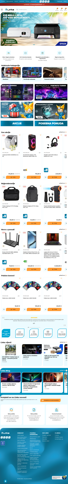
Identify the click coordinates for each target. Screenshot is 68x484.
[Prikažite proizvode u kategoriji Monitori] (11, 74)
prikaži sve (62, 132)
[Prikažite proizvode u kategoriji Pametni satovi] (52, 74)
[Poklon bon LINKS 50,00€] (11, 294)
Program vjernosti (46, 435)
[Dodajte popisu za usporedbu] (4, 177)
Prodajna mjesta (59, 437)
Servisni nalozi (45, 441)
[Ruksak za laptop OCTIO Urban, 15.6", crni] (32, 205)
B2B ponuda (33, 1)
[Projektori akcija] (34, 29)
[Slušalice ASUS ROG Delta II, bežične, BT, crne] (52, 157)
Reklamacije (33, 438)
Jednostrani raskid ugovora (34, 464)
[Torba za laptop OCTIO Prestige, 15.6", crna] (11, 205)
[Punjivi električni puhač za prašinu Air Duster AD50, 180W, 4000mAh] (52, 205)
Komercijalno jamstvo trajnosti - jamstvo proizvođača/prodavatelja (23, 455)
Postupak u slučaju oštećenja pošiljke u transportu (34, 445)
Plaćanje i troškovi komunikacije (21, 443)
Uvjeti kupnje (20, 435)
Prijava (65, 1)
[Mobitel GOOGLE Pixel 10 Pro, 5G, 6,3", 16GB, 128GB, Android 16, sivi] (32, 251)
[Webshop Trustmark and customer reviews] (3, 443)
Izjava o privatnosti (34, 449)
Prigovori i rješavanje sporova (22, 463)
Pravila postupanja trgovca (21, 468)
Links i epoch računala (35, 455)
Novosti (16, 1)
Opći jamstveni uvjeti (35, 436)
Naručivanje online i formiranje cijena (22, 438)
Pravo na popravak (21, 466)
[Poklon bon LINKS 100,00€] (32, 294)
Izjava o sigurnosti (34, 453)
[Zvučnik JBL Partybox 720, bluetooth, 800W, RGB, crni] (32, 157)
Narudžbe (44, 439)
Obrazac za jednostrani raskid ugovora (35, 467)
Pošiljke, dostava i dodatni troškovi (21, 446)
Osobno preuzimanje (22, 448)
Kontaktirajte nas (59, 439)
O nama (3, 1)
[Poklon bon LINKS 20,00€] (52, 294)
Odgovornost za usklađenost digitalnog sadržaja (22, 460)
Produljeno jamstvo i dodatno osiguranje (22, 472)
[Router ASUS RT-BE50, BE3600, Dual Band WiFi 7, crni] (11, 251)
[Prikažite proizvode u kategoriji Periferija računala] (32, 74)
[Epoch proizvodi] (17, 92)
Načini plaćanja (10, 1)
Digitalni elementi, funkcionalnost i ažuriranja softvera (34, 458)
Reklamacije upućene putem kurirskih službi (35, 441)
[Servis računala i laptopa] (51, 111)
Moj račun (44, 437)
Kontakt (27, 1)
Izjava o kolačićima (34, 461)
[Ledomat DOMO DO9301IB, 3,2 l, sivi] (11, 157)
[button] (28, 327)
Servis (31, 448)
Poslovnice (21, 1)
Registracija (59, 1)
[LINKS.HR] (5, 481)
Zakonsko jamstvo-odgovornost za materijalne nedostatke (23, 451)
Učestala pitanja (34, 451)
